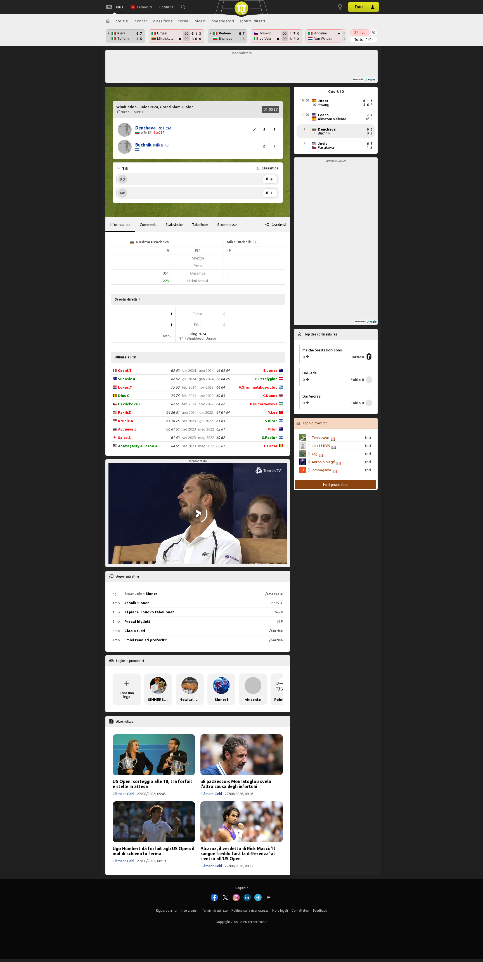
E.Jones (270, 370)
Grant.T (125, 370)
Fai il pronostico (336, 484)
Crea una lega (127, 695)
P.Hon (272, 429)
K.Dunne (270, 396)
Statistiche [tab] (174, 224)
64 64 (220, 387)
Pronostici (144, 7)
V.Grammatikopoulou (258, 387)
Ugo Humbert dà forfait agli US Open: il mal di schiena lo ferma (154, 851)
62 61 (175, 404)
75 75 (175, 396)
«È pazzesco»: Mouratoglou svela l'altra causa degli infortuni (235, 784)
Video (200, 21)
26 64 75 (222, 379)
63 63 (220, 421)
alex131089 (321, 446)
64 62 (220, 404)
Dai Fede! (310, 373)
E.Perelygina (266, 379)
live (360, 32)
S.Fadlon (270, 437)
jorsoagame (321, 470)
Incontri (141, 21)
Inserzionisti (189, 910)
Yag (315, 454)
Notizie (121, 21)
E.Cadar (271, 446)
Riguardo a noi (166, 910)
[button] (183, 7)
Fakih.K (124, 412)
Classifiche (163, 21)
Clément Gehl (123, 794)
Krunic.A (125, 421)
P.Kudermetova (264, 404)
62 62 (175, 370)
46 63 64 (222, 370)
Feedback (320, 910)
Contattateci (300, 910)
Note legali (280, 910)
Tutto (363, 39)
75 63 (175, 387)
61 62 (175, 437)
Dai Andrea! (311, 396)
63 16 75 (172, 421)
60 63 (220, 396)
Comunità (166, 7)
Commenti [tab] (148, 224)
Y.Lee (273, 412)
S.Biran (271, 421)
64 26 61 (172, 412)
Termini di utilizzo (215, 910)
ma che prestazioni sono (322, 350)
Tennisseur (320, 437)
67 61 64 (222, 412)
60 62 (220, 437)
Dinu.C (123, 396)
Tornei (184, 21)
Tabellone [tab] (200, 224)
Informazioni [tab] (120, 224)
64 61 (175, 446)
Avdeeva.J (127, 429)
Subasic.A (126, 379)
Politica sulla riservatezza (250, 910)
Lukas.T (125, 387)
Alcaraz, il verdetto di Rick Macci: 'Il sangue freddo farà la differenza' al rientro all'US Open (237, 853)
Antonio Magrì (323, 462)
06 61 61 (172, 429)
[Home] (108, 21)
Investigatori (222, 21)
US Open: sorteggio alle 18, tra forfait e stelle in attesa (152, 784)
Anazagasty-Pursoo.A (138, 446)
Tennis (118, 7)
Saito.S (124, 437)
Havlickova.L (129, 404)
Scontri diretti (252, 21)
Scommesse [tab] (227, 224)
